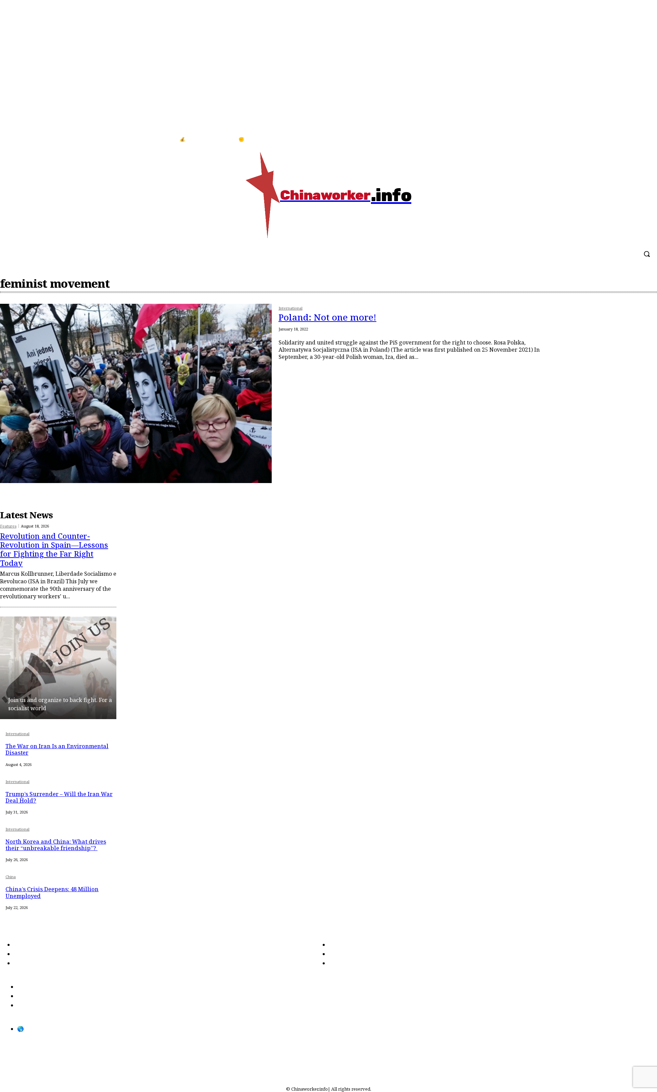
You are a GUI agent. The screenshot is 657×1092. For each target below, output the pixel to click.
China (10, 877)
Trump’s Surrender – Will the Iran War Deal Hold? (59, 797)
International (290, 308)
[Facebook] (629, 139)
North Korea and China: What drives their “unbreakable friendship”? (55, 845)
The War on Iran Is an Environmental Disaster (56, 749)
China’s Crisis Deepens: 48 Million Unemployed (52, 892)
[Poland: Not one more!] (136, 393)
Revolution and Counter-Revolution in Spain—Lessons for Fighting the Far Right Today (54, 549)
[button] (646, 254)
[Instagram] (643, 139)
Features (8, 526)
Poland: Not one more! (327, 317)
